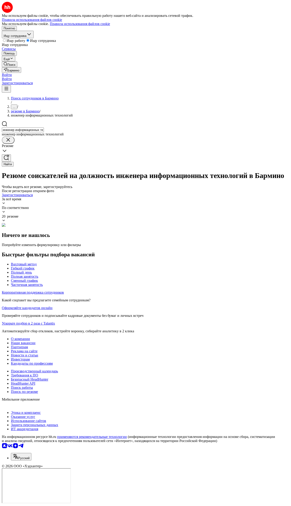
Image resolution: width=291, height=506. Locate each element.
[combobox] (23, 129)
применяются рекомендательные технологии (92, 437)
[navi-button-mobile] (6, 89)
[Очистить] (8, 140)
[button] (7, 75)
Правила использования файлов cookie (80, 24)
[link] (9, 64)
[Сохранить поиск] (6, 158)
